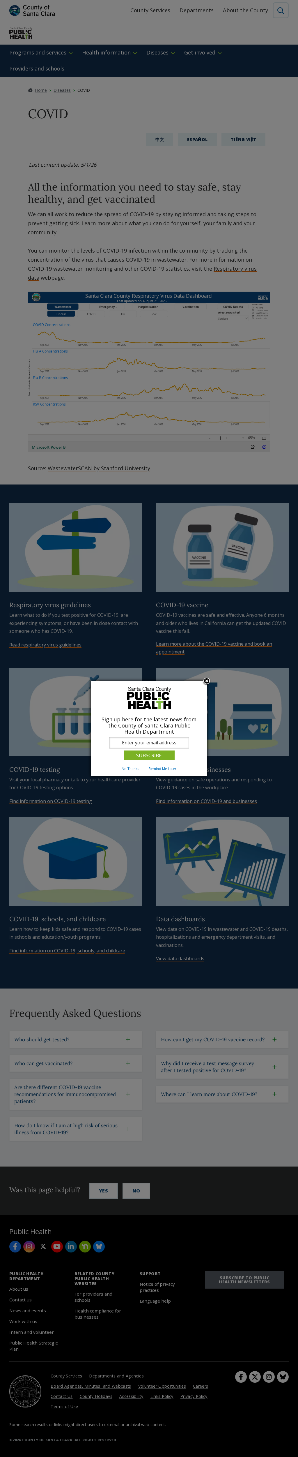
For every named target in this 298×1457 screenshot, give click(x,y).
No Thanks (130, 769)
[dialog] (149, 728)
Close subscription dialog (206, 681)
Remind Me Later (162, 769)
